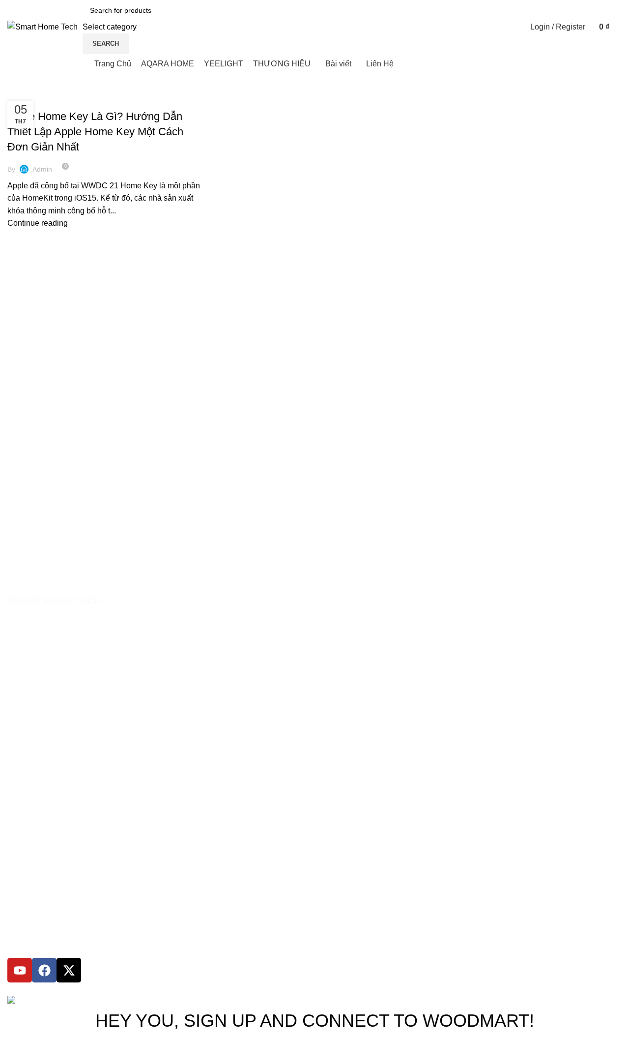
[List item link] (314, 645)
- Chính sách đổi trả (38, 764)
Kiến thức (142, 99)
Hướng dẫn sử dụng (88, 99)
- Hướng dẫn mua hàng (44, 714)
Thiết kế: (129, 988)
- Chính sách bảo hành (43, 747)
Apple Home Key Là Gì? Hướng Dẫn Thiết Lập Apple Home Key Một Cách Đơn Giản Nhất (95, 131)
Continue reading (37, 223)
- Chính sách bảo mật (41, 781)
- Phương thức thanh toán (47, 731)
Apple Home (31, 99)
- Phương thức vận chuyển (48, 798)
